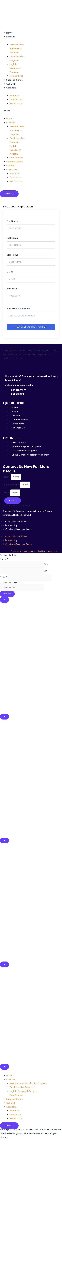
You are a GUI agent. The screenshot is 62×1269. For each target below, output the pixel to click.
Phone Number (12, 484)
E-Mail (10, 271)
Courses (10, 36)
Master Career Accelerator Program (17, 48)
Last (46, 570)
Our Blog (10, 83)
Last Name (12, 238)
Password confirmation (19, 308)
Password (12, 288)
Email (7, 492)
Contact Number (9, 582)
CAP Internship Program (17, 58)
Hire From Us (16, 103)
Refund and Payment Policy (17, 529)
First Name (12, 221)
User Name (12, 254)
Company (11, 87)
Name (7, 476)
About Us (14, 1110)
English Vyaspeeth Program (15, 68)
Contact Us (15, 1114)
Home (9, 32)
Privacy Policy (10, 525)
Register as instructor (31, 326)
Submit (7, 594)
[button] (13, 111)
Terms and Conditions (15, 521)
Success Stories (14, 79)
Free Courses (16, 75)
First (46, 564)
